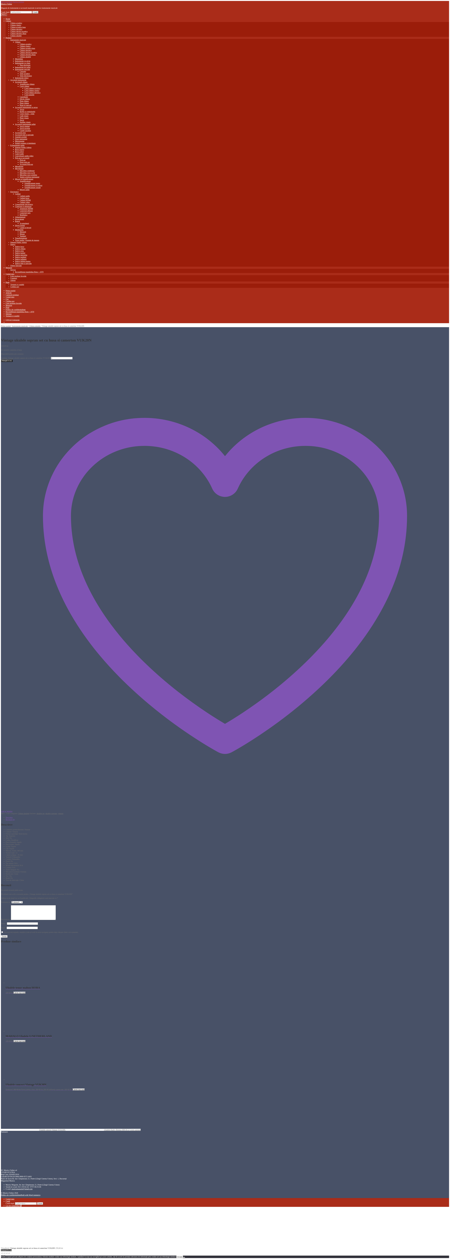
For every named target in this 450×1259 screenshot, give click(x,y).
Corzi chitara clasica (31, 91)
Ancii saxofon (25, 128)
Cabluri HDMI (25, 200)
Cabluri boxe (24, 198)
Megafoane (19, 166)
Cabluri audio (25, 196)
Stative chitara (20, 249)
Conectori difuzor (26, 211)
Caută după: (5, 12)
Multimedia (19, 230)
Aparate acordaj (21, 137)
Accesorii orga (20, 133)
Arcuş (22, 110)
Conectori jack (25, 213)
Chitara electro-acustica (19, 31)
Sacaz (22, 120)
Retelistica (23, 215)
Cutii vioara (24, 116)
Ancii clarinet (25, 126)
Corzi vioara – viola (27, 114)
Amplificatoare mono (32, 183)
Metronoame (19, 141)
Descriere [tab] (9, 818)
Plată (7, 282)
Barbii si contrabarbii (27, 112)
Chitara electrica (16, 29)
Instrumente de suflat (22, 67)
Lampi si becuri (25, 228)
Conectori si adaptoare (23, 207)
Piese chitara (24, 103)
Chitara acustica (16, 23)
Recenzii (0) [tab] (10, 820)
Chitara (8, 21)
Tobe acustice (25, 74)
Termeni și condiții (17, 285)
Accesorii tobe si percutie (24, 135)
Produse (9, 38)
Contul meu (10, 274)
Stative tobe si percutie (23, 263)
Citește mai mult (19, 1130)
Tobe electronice (26, 76)
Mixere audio (25, 190)
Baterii (17, 221)
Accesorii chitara (21, 82)
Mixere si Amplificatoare (24, 179)
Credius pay (14, 287)
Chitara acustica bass (18, 27)
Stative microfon (21, 255)
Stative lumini (20, 253)
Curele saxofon (25, 131)
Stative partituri (20, 257)
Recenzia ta (6, 919)
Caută (35, 12)
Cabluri (18, 194)
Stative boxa (19, 247)
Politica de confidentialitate (16, 310)
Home (8, 19)
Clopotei (23, 72)
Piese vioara (24, 118)
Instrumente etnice (21, 78)
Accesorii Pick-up (26, 164)
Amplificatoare (25, 181)
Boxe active (19, 152)
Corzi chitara (24, 86)
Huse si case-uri (25, 105)
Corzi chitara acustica (32, 88)
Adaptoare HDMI (26, 209)
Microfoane (19, 169)
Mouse (22, 234)
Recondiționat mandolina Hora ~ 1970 (29, 272)
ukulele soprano (51, 814)
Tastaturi (23, 236)
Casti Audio (19, 154)
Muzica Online (6, 4)
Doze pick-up (25, 162)
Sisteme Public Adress (23, 147)
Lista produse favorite (18, 276)
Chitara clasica (15, 25)
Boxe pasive (19, 150)
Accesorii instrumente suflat (25, 124)
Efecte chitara (25, 99)
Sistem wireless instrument (29, 177)
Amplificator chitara (27, 84)
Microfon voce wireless (28, 175)
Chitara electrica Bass (18, 34)
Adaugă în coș (7, 361)
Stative (12, 244)
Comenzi (13, 278)
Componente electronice (24, 204)
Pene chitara (24, 101)
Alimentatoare (20, 217)
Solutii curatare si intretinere (25, 143)
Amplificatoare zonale (32, 188)
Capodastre (24, 97)
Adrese (13, 280)
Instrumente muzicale (18, 40)
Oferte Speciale (16, 266)
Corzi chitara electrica (32, 93)
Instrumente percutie (22, 69)
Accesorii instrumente (18, 80)
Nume (4, 923)
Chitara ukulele (16, 36)
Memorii (23, 232)
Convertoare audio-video (24, 156)
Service (13, 270)
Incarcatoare (19, 219)
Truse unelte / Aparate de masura (27, 240)
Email (4, 928)
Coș (7, 299)
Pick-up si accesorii (22, 158)
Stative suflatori (20, 259)
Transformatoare (21, 238)
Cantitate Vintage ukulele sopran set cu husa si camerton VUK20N (25, 358)
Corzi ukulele (29, 95)
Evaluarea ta (6, 902)
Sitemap (9, 314)
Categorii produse (12, 295)
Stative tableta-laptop (22, 261)
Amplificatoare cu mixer (33, 185)
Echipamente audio (17, 145)
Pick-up (22, 160)
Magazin (9, 268)
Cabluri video (25, 202)
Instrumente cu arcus (22, 61)
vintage (60, 814)
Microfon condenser (27, 171)
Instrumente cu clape (22, 63)
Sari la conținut (18, 2)
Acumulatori (24, 223)
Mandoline (19, 59)
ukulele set (40, 814)
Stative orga (19, 251)
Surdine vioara (25, 122)
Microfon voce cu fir (27, 173)
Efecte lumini (20, 226)
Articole (9, 293)
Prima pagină (10, 291)
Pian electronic (25, 65)
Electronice (14, 192)
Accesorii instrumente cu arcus (26, 107)
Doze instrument (21, 139)
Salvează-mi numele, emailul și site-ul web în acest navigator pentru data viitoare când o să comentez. (41, 932)
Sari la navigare (6, 2)
